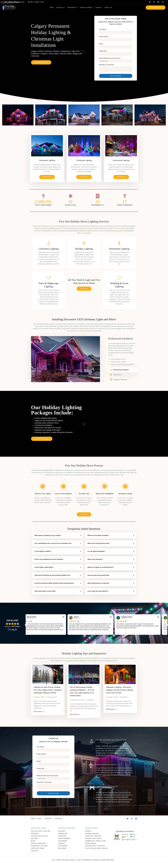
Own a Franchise (38, 843)
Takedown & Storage (120, 379)
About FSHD (36, 818)
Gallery (34, 838)
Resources (71, 7)
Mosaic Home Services (104, 860)
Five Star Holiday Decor (96, 848)
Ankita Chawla (52, 697)
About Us (108, 7)
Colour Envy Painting (95, 846)
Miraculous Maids (93, 838)
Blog (33, 841)
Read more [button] (78, 632)
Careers (48, 818)
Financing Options (39, 846)
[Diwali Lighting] (121, 145)
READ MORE (10, 177)
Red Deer (62, 848)
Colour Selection (39, 836)
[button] (26, 624)
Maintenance (117, 374)
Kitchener (62, 846)
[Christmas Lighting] (84, 145)
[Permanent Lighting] (47, 145)
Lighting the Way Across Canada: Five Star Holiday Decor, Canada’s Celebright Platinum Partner (48, 690)
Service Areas (86, 7)
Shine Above (90, 843)
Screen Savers (92, 833)
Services (60, 7)
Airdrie (61, 843)
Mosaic (88, 831)
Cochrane (62, 841)
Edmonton (62, 833)
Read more (38, 711)
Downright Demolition (95, 841)
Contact (98, 7)
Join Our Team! (37, 848)
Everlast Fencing (93, 836)
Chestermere (64, 838)
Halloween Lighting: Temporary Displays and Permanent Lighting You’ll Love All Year (119, 690)
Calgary (62, 831)
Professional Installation (121, 370)
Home (52, 7)
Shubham (91, 700)
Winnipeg (62, 836)
